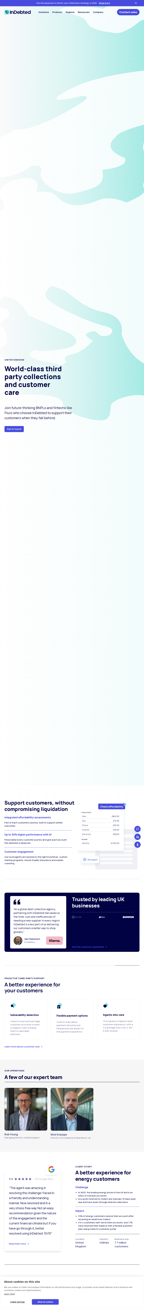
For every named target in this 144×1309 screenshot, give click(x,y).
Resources (84, 12)
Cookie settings (17, 1302)
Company (98, 12)
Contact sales (128, 12)
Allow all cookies (45, 1302)
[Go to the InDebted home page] (17, 12)
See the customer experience (88, 946)
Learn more (9, 1294)
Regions (70, 12)
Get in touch (14, 429)
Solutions (44, 12)
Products (57, 12)
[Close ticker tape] (135, 3)
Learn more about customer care (22, 1046)
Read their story (17, 1243)
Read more (104, 3)
